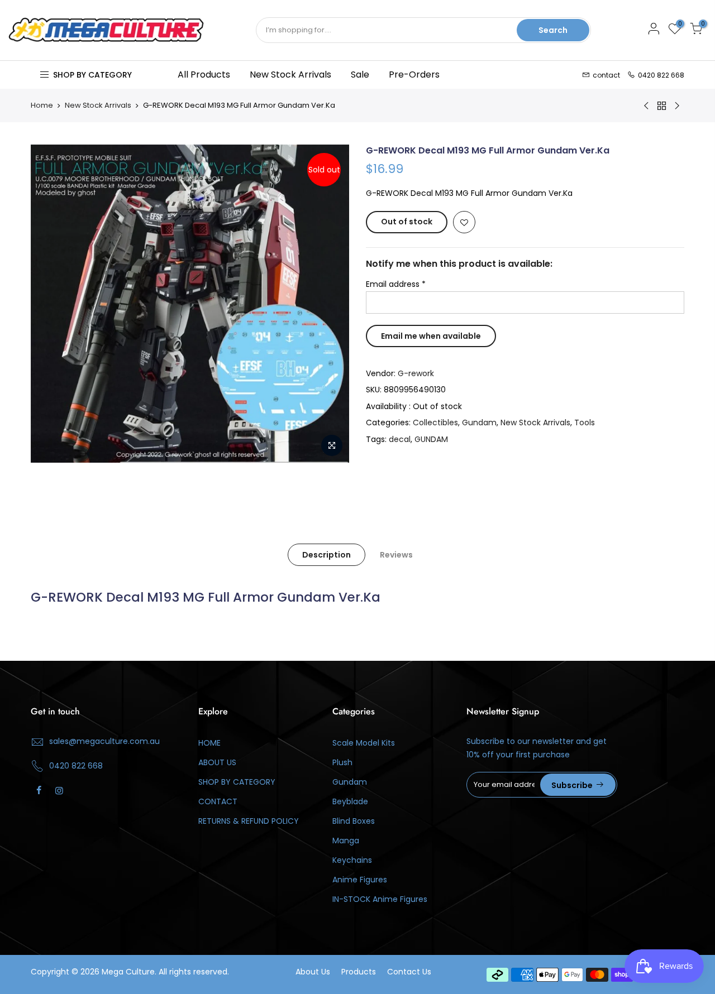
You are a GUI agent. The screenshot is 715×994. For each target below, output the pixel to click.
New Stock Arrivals (290, 74)
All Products (204, 74)
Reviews (396, 554)
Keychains (352, 860)
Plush (342, 762)
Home (42, 105)
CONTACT (217, 801)
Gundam (479, 422)
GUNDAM (431, 439)
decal (400, 439)
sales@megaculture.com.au (104, 741)
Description (326, 554)
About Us (312, 971)
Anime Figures (359, 879)
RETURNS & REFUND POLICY (248, 821)
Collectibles (435, 422)
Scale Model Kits (363, 742)
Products (358, 971)
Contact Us (409, 971)
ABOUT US (217, 762)
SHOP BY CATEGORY (236, 781)
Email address (396, 284)
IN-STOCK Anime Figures (379, 899)
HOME (209, 742)
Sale (360, 74)
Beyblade (350, 801)
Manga (345, 840)
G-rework (416, 373)
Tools (584, 422)
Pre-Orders (414, 74)
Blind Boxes (353, 821)
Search (553, 30)
